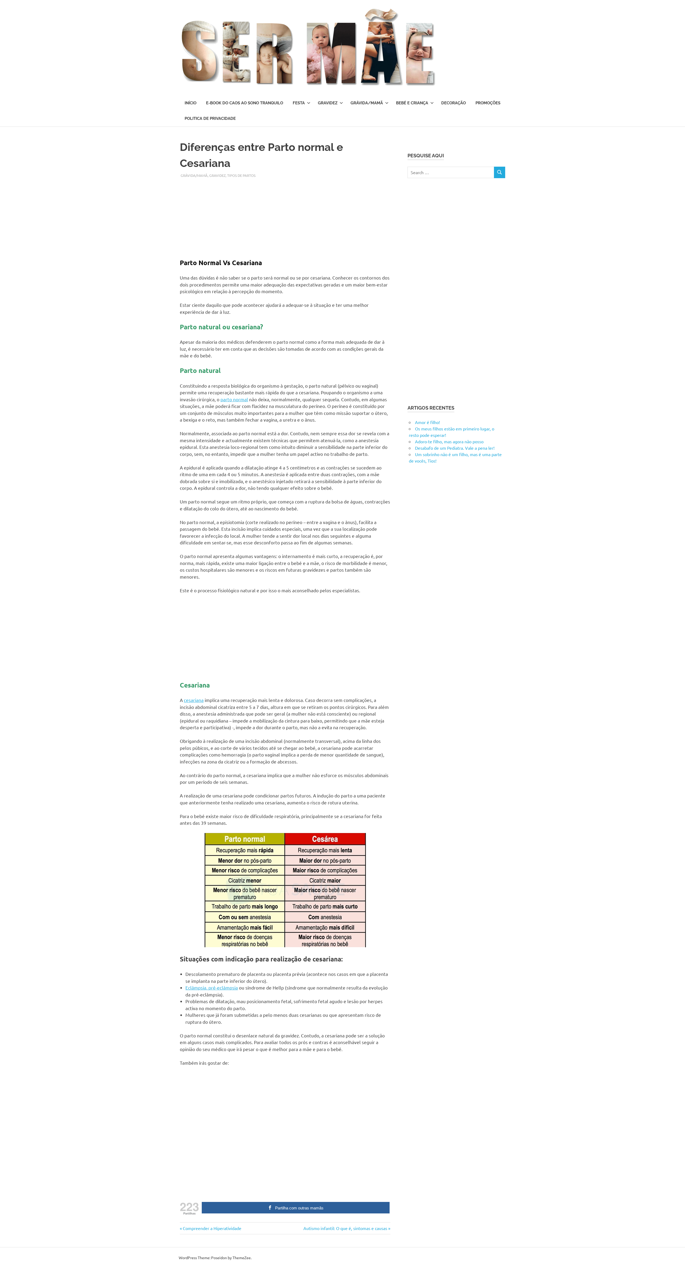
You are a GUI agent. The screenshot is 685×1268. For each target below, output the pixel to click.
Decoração (453, 103)
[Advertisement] (285, 215)
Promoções (487, 103)
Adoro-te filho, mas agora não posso (449, 441)
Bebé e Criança (412, 103)
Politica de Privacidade (210, 118)
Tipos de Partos (241, 175)
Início (190, 103)
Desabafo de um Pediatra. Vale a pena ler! (454, 447)
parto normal (234, 399)
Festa (299, 103)
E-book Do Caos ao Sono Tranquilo (244, 103)
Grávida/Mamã (367, 103)
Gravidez (327, 103)
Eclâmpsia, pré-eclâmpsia (211, 987)
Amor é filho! (427, 422)
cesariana (194, 700)
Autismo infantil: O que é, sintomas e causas (345, 1228)
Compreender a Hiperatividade (211, 1228)
